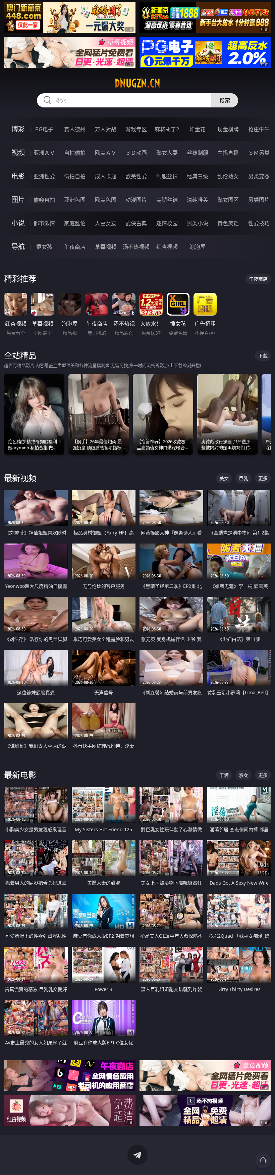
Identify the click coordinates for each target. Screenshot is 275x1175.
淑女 (243, 775)
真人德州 (75, 129)
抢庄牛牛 (259, 129)
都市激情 (44, 223)
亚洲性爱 (44, 176)
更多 (263, 478)
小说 (18, 223)
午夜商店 (75, 246)
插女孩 (44, 246)
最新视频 (20, 477)
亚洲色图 (75, 199)
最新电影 (20, 774)
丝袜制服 (197, 152)
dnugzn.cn (137, 83)
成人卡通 (105, 176)
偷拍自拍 (75, 176)
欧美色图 (105, 199)
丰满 (224, 775)
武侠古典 (136, 223)
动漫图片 (136, 199)
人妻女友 (105, 223)
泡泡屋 (197, 246)
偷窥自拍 (44, 199)
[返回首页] (263, 1160)
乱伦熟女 (228, 176)
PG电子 (44, 129)
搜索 (224, 100)
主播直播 (228, 152)
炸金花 (197, 129)
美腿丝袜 (167, 199)
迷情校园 (167, 223)
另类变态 (259, 176)
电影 (18, 176)
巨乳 (243, 478)
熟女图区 (228, 199)
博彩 (18, 129)
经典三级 (197, 176)
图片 (18, 199)
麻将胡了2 (167, 129)
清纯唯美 (197, 199)
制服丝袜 (167, 176)
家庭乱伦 (75, 223)
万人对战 (105, 129)
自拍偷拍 (75, 152)
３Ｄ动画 (136, 152)
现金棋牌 (228, 129)
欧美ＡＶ (105, 152)
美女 (224, 478)
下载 (263, 355)
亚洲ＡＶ (44, 152)
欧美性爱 (136, 176)
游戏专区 (136, 129)
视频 (18, 152)
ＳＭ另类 (259, 152)
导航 (18, 246)
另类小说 (197, 223)
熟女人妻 (167, 152)
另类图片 (259, 199)
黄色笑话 (228, 223)
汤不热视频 (136, 246)
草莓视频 (105, 246)
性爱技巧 (259, 223)
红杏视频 (167, 246)
